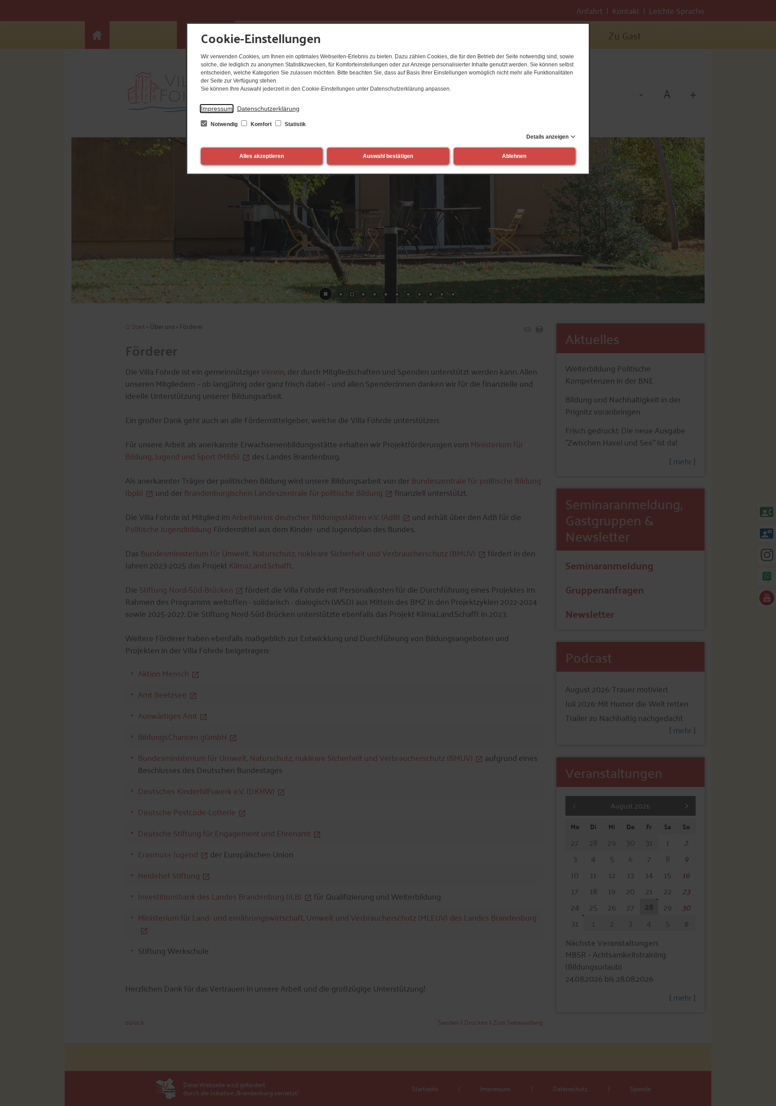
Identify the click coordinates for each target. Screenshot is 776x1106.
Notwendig (224, 124)
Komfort (261, 124)
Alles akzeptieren (261, 156)
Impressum (217, 108)
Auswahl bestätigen (388, 156)
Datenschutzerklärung (268, 108)
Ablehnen (514, 156)
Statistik (294, 124)
